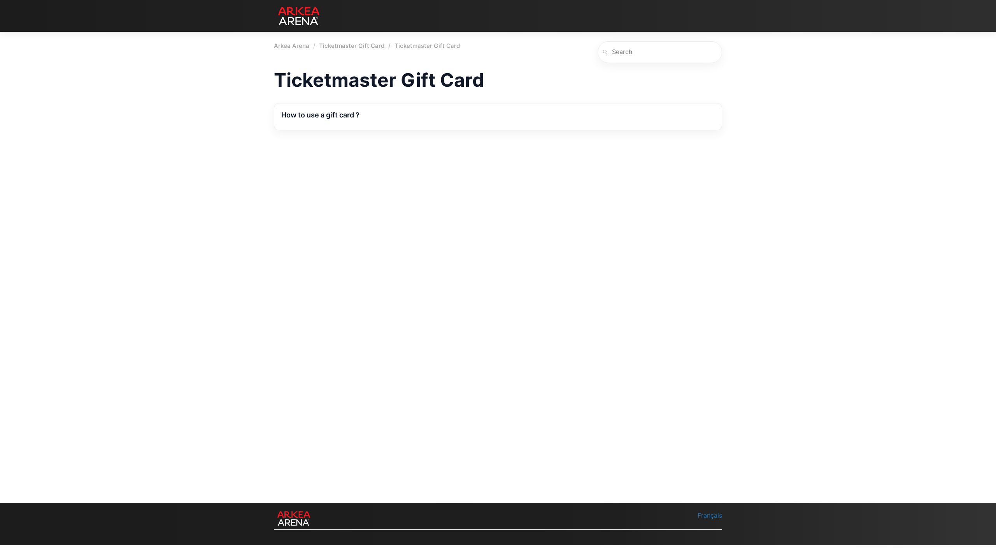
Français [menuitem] (710, 515)
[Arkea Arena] (299, 16)
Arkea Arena (291, 45)
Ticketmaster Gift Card (351, 45)
